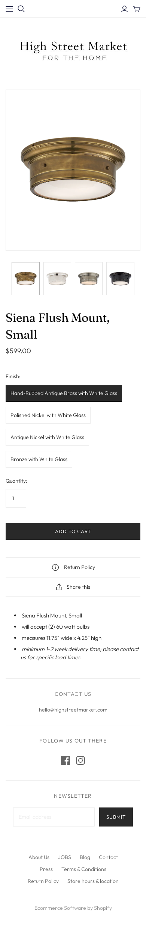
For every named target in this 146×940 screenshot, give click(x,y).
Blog (85, 857)
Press (46, 869)
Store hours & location (93, 881)
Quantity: (16, 480)
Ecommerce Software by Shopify (73, 908)
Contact (108, 857)
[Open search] (21, 9)
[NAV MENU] (9, 9)
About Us (38, 857)
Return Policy (43, 881)
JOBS (64, 857)
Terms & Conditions (83, 869)
